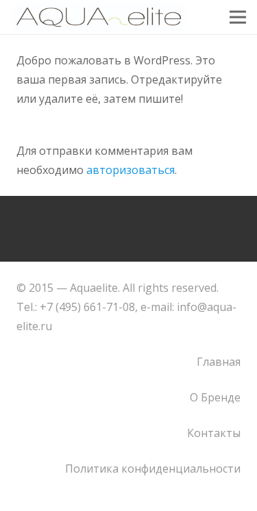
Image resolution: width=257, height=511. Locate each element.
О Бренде (215, 397)
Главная (219, 361)
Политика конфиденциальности (153, 468)
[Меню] (238, 17)
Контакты (214, 432)
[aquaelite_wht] (98, 17)
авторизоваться (130, 169)
